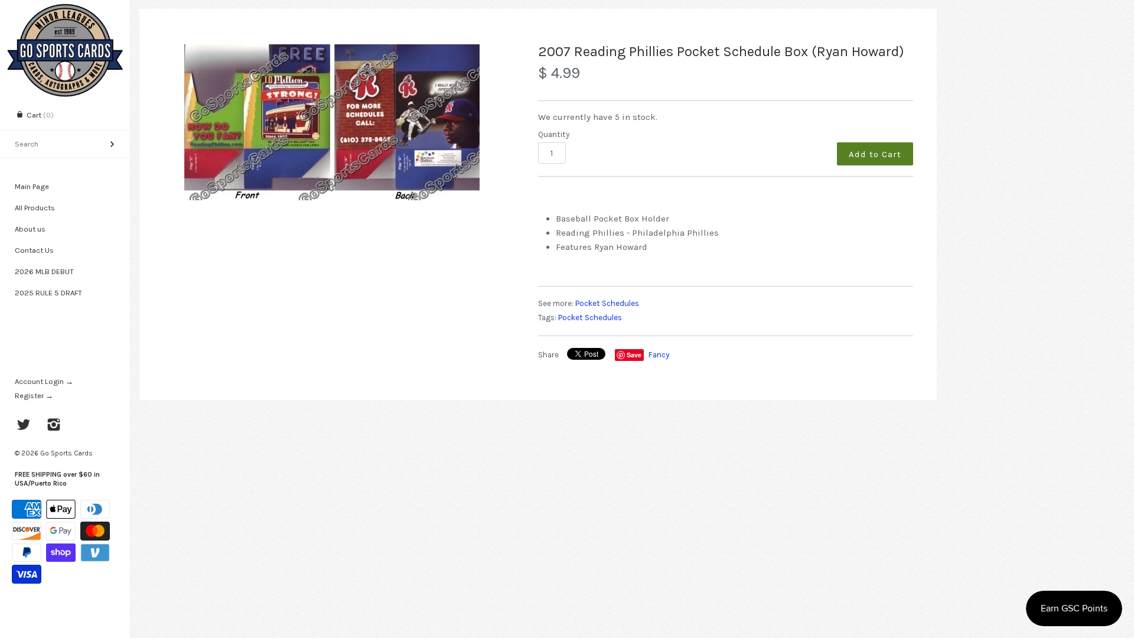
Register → (34, 395)
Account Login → (44, 381)
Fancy (659, 354)
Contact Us (34, 250)
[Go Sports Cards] (65, 10)
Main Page (32, 186)
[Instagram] (54, 426)
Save (634, 354)
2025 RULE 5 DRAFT (48, 292)
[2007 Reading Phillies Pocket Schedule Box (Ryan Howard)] (332, 122)
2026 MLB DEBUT (44, 271)
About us (30, 228)
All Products (35, 207)
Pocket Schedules (607, 303)
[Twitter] (24, 426)
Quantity (553, 134)
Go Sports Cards (66, 453)
